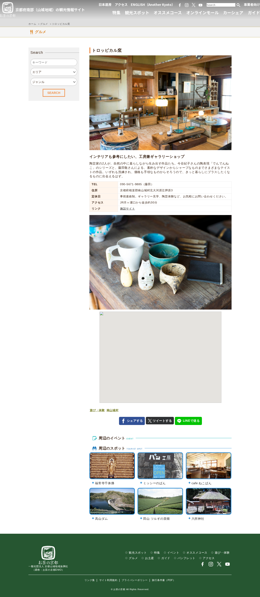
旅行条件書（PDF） (164, 580)
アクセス (121, 4)
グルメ (133, 558)
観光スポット (137, 12)
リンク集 (89, 580)
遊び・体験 (97, 410)
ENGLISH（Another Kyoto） (153, 4)
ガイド (254, 12)
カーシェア (233, 12)
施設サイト (127, 208)
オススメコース (168, 12)
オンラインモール (202, 12)
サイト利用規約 (108, 580)
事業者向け (252, 4)
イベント (173, 552)
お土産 (149, 558)
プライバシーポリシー (135, 580)
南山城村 (113, 410)
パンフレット (187, 558)
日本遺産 (105, 4)
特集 (116, 12)
